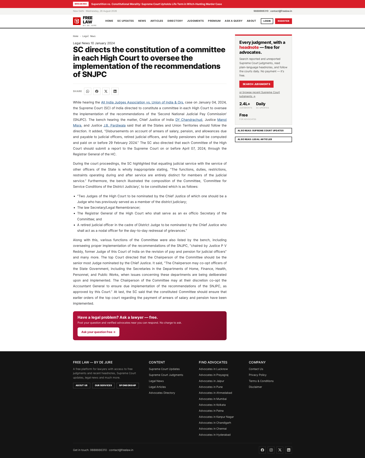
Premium (214, 20)
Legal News (89, 36)
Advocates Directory (162, 392)
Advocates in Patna (211, 410)
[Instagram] (271, 450)
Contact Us (256, 369)
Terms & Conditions (261, 381)
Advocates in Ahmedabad (215, 392)
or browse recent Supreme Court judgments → (259, 94)
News (142, 20)
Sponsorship (127, 385)
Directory (175, 20)
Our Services (103, 385)
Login (267, 21)
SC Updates (125, 20)
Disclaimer (255, 386)
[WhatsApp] (87, 91)
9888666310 (261, 11)
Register (283, 21)
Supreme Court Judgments (166, 374)
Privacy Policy (258, 374)
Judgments (195, 20)
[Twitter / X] (106, 91)
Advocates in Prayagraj (213, 374)
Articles (156, 20)
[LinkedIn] (115, 91)
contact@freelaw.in (281, 11)
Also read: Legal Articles (255, 139)
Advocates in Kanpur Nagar (216, 416)
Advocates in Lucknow (213, 369)
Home (109, 20)
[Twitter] (279, 450)
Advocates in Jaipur (211, 381)
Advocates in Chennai (213, 428)
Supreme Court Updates (164, 369)
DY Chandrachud (188, 120)
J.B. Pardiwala (114, 125)
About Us (82, 385)
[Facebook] (96, 91)
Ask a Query (234, 20)
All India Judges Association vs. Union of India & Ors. (142, 102)
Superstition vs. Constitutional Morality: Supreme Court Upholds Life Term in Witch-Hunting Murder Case (156, 4)
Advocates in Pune (211, 386)
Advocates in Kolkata (212, 404)
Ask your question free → (98, 332)
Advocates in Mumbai (213, 398)
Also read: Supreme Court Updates (261, 130)
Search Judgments (256, 84)
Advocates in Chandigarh (215, 422)
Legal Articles (157, 386)
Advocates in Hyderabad (215, 434)
